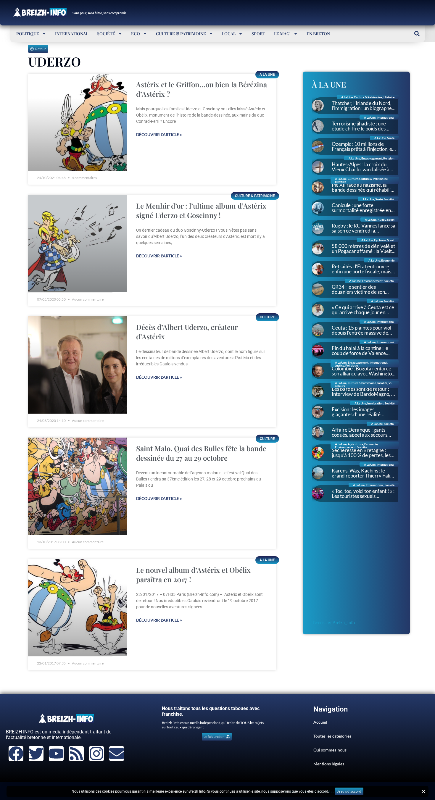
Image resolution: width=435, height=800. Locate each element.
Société (106, 33)
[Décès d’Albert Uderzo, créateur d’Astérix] (77, 365)
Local (229, 33)
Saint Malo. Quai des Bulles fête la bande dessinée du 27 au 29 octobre (201, 452)
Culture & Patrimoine (181, 33)
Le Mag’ (282, 33)
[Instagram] (96, 753)
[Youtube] (56, 753)
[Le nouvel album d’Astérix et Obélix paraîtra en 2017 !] (77, 608)
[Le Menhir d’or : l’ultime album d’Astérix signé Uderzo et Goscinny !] (77, 243)
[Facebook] (16, 753)
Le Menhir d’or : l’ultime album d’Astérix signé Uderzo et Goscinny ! (201, 210)
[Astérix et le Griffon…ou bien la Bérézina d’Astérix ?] (77, 122)
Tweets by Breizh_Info (333, 622)
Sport (258, 33)
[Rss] (76, 753)
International (71, 33)
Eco (135, 33)
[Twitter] (36, 753)
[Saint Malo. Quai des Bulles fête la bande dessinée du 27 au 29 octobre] (77, 486)
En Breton (318, 33)
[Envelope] (116, 753)
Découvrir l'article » (159, 134)
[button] (417, 33)
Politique (27, 33)
